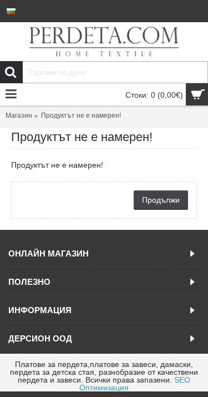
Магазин (19, 115)
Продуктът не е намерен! (81, 115)
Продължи (161, 199)
